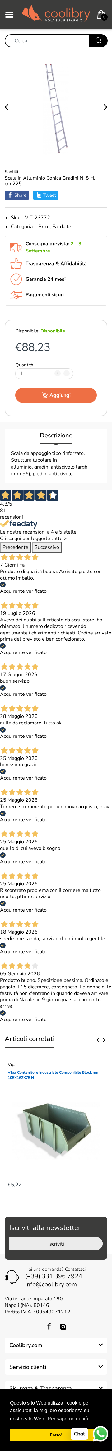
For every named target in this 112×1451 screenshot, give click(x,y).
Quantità (24, 365)
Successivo (47, 547)
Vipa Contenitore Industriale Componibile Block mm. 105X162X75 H (54, 1075)
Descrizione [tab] (56, 436)
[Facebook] (48, 1326)
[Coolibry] (56, 14)
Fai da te (61, 226)
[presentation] (98, 1039)
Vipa (12, 1064)
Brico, (44, 226)
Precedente (15, 547)
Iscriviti (56, 1244)
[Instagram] (63, 1326)
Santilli (11, 172)
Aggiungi (60, 395)
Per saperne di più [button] (68, 1418)
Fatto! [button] (56, 1434)
